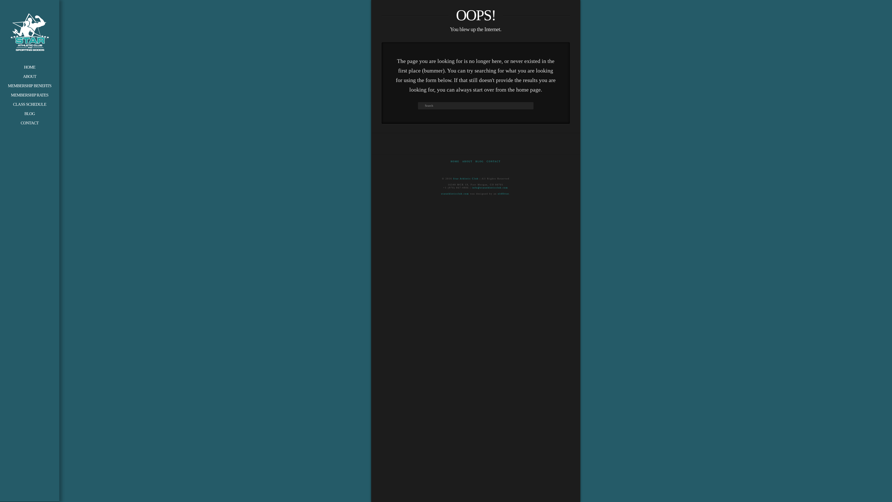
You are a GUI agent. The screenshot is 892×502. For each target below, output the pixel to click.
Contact (494, 161)
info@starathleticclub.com (490, 187)
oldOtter (503, 193)
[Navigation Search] (29, 132)
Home (455, 161)
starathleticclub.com (455, 193)
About (467, 161)
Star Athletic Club (466, 178)
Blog (480, 161)
